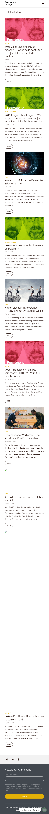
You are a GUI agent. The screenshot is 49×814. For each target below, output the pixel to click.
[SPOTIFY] (7, 759)
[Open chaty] (44, 809)
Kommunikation (10, 112)
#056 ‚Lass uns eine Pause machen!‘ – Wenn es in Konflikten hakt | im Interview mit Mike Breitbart (23, 51)
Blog (6, 177)
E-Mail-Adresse (11, 775)
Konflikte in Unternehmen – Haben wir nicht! (24, 498)
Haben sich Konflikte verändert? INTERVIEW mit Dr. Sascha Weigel (24, 308)
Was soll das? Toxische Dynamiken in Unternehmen (24, 181)
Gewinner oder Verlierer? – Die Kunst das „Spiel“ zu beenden (22, 436)
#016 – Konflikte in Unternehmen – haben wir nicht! (24, 717)
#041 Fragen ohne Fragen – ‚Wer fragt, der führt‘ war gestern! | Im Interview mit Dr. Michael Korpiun (23, 118)
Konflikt (8, 43)
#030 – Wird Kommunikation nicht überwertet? (24, 246)
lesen (9, 81)
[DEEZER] (18, 759)
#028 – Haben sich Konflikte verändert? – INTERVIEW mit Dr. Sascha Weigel (23, 372)
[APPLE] (13, 759)
